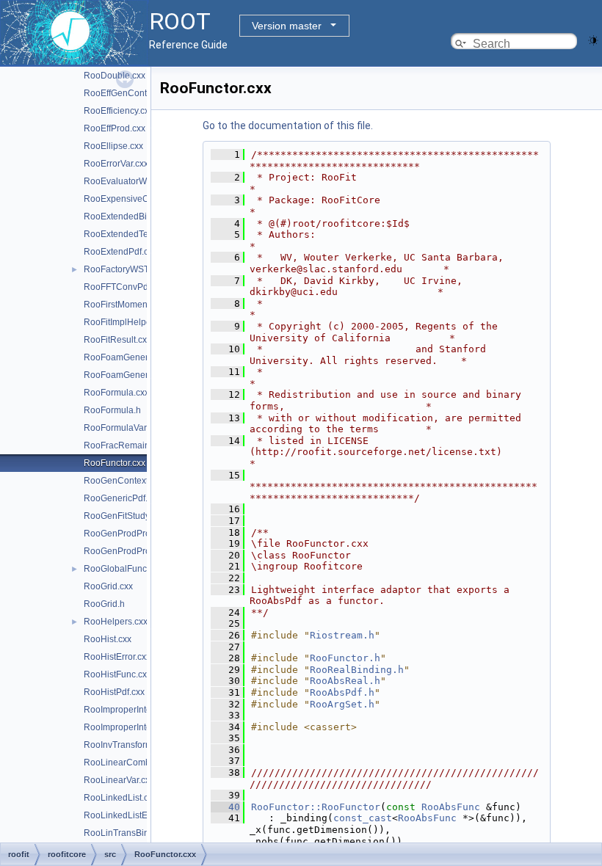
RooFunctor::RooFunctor (315, 806)
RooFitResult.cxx (117, 340)
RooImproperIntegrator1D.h (139, 727)
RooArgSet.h (342, 704)
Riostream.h (342, 635)
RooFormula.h (112, 410)
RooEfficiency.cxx (118, 111)
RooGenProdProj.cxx (126, 533)
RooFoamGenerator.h (127, 375)
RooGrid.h (104, 604)
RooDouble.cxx (114, 75)
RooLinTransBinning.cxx (133, 833)
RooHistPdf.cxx (114, 692)
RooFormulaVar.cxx (123, 428)
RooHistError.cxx (117, 657)
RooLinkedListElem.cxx (131, 815)
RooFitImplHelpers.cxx (129, 322)
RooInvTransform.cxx (126, 745)
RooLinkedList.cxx (120, 798)
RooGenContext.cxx (124, 481)
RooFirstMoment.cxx (124, 304)
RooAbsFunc (450, 806)
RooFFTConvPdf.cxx (125, 287)
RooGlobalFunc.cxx (123, 569)
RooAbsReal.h (345, 680)
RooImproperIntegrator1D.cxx (143, 710)
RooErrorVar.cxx (116, 164)
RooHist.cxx (107, 639)
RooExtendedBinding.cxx (134, 216)
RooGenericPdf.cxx (122, 498)
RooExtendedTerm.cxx (129, 234)
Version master (287, 26)
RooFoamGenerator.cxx (131, 357)
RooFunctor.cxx (114, 463)
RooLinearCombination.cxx (138, 762)
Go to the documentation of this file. (288, 125)
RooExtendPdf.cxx (120, 252)
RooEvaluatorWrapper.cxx (136, 181)
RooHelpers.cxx (116, 621)
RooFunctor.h (345, 657)
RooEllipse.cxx (113, 146)
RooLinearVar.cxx (119, 780)
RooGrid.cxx (108, 586)
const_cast (362, 817)
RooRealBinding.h (357, 669)
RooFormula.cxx (116, 392)
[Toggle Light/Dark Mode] (593, 39)
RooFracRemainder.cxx (131, 445)
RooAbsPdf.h (342, 692)
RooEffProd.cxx (114, 128)
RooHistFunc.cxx (117, 674)
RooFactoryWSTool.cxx (130, 269)
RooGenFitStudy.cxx (124, 516)
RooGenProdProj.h (122, 551)
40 (225, 806)
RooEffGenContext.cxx (129, 93)
